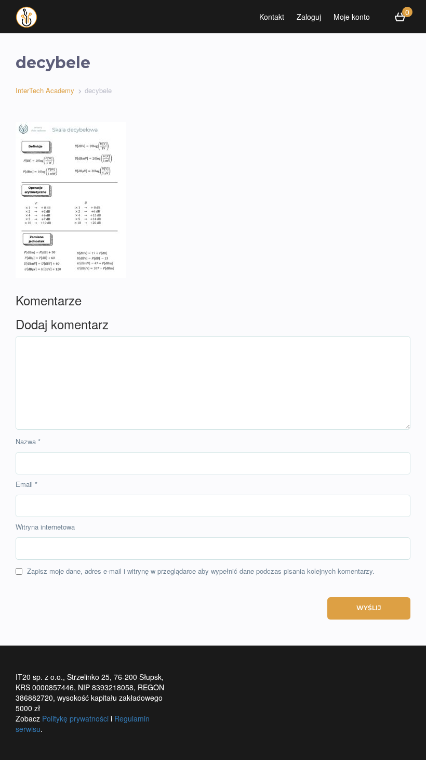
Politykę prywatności (75, 718)
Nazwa (28, 441)
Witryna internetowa (45, 527)
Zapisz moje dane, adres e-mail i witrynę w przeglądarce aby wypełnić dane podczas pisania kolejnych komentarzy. (201, 571)
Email (26, 484)
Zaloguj (309, 16)
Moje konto (352, 16)
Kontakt (271, 16)
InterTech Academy (45, 90)
